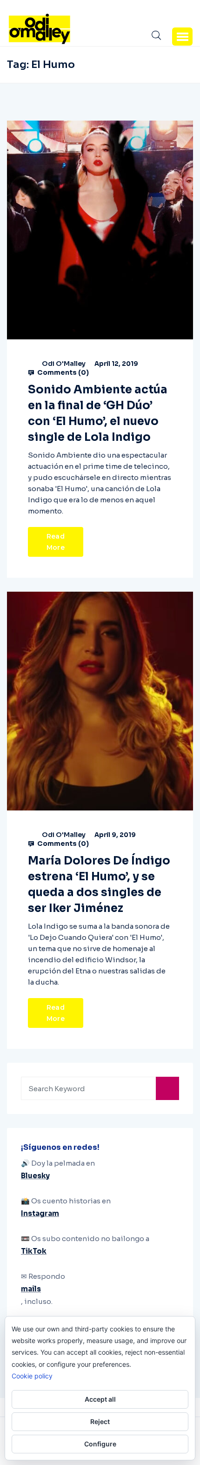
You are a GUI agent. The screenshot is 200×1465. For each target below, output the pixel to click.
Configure (100, 1444)
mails (31, 1288)
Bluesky (35, 1175)
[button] (182, 36)
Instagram (40, 1213)
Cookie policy (32, 1376)
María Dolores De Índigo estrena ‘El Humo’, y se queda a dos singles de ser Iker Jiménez (99, 884)
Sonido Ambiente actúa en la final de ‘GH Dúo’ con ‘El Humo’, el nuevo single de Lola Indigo (97, 413)
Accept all (100, 1399)
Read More (56, 542)
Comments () (62, 372)
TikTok (34, 1251)
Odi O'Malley (64, 363)
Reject (100, 1421)
